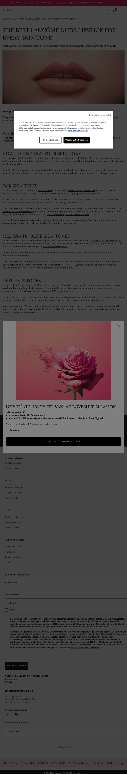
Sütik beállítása (50, 140)
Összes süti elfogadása (76, 140)
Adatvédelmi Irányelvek (78, 131)
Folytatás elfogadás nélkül (100, 115)
